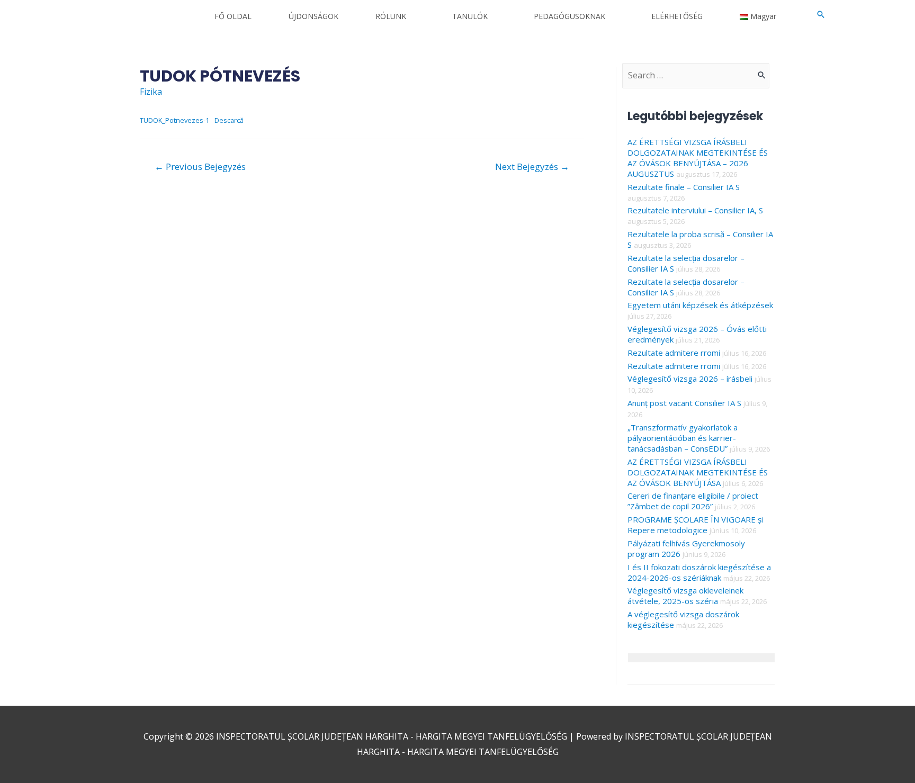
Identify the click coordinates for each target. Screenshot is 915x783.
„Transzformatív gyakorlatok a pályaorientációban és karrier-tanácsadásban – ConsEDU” (682, 438)
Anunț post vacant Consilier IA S (684, 403)
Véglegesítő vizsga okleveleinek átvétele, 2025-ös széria (685, 595)
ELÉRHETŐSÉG (677, 16)
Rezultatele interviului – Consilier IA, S (695, 210)
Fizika (151, 91)
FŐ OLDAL (233, 16)
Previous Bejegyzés (200, 166)
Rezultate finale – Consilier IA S (683, 187)
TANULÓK (470, 16)
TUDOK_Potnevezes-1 (174, 120)
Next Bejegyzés (532, 166)
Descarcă (229, 120)
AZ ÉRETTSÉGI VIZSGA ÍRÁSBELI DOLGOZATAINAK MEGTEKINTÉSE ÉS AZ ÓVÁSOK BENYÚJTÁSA (697, 472)
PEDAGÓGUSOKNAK (569, 16)
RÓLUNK (390, 16)
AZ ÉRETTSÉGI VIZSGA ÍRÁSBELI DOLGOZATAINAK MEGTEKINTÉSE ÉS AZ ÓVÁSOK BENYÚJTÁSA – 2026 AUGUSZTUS (697, 158)
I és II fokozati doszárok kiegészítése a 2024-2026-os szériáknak (699, 572)
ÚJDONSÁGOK (313, 16)
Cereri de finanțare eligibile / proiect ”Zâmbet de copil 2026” (692, 500)
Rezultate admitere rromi (673, 352)
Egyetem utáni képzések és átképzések (700, 305)
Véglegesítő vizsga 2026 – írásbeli (689, 378)
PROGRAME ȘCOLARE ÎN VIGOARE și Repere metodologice (695, 524)
